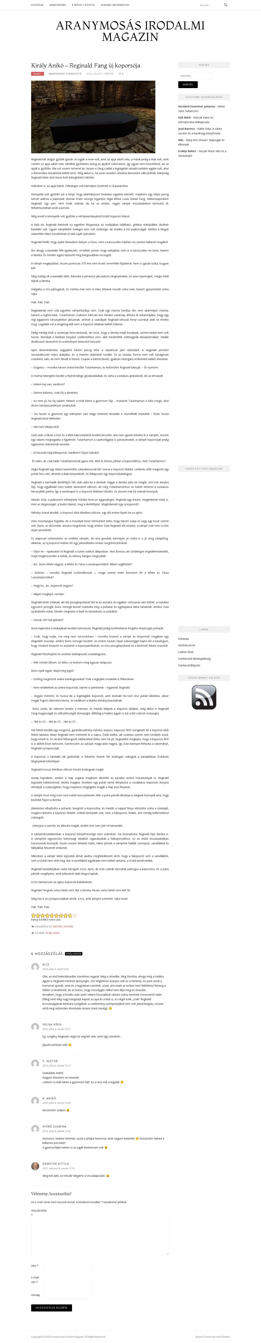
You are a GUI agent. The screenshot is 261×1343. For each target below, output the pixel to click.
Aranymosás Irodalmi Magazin (130, 31)
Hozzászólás (37, 1213)
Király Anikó (52, 933)
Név (34, 1266)
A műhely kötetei (83, 4)
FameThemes (222, 1336)
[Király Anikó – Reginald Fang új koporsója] (93, 116)
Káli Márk (184, 117)
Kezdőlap (37, 4)
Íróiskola (183, 639)
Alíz (45, 964)
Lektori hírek (186, 652)
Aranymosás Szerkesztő (65, 73)
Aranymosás (58, 4)
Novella (68, 926)
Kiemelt (37, 73)
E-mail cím (35, 1280)
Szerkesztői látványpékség (194, 658)
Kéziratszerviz (186, 645)
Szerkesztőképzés (189, 665)
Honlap (35, 1295)
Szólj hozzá (73, 953)
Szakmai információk (115, 4)
